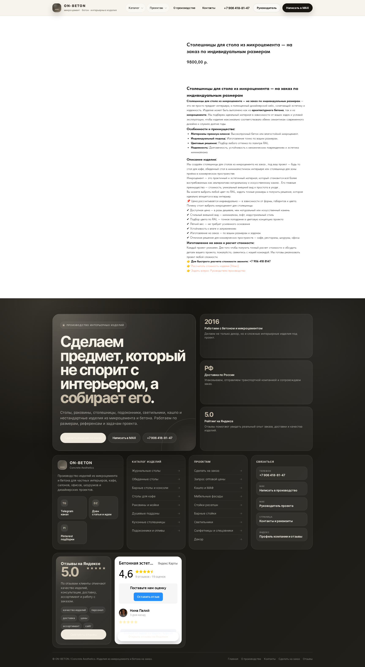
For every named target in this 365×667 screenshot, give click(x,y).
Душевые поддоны (145, 513)
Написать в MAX (297, 8)
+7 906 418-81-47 (236, 8)
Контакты (208, 8)
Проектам (156, 8)
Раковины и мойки (145, 505)
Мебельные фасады (208, 496)
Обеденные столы (145, 479)
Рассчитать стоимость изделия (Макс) (215, 266)
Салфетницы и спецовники (213, 530)
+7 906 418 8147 (260, 261)
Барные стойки (205, 513)
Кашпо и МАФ (204, 488)
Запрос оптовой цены (209, 479)
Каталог (134, 8)
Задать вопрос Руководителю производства (218, 270)
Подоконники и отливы (148, 530)
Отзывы (308, 658)
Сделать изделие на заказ (83, 438)
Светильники (203, 522)
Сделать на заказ (206, 470)
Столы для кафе (143, 496)
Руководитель (267, 8)
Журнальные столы (146, 470)
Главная (233, 658)
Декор (198, 539)
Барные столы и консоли (150, 488)
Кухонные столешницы (148, 522)
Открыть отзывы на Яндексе (148, 636)
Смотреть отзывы (83, 634)
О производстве (184, 8)
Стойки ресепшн (206, 505)
